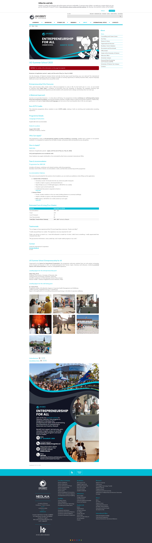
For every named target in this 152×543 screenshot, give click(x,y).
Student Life (62, 22)
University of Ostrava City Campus (110, 64)
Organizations (80, 508)
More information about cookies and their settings (72, 7)
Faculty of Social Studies (63, 487)
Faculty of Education (63, 484)
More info (38, 190)
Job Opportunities (100, 509)
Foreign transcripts (81, 497)
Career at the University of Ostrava (110, 53)
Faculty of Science (62, 489)
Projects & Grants (100, 489)
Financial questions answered (84, 500)
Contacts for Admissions (63, 510)
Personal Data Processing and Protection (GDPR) (108, 61)
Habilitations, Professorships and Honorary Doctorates (109, 492)
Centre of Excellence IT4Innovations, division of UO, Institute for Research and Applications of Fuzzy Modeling (66, 494)
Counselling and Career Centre (109, 36)
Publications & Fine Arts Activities (103, 490)
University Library (62, 500)
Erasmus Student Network (83, 516)
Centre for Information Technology (66, 503)
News (36, 26)
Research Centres (100, 487)
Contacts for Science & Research (65, 513)
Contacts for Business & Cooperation (66, 515)
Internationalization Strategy (102, 515)
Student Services (81, 513)
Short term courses (81, 487)
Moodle (104, 13)
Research (75, 22)
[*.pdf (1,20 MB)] (39, 358)
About (87, 22)
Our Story (103, 38)
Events (78, 507)
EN (69, 13)
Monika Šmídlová (34, 248)
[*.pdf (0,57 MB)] (41, 360)
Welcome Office (105, 55)
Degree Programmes (82, 484)
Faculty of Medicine (62, 482)
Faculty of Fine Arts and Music (65, 485)
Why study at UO (81, 482)
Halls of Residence (62, 502)
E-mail (108, 13)
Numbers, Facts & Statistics (108, 46)
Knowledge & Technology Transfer (104, 486)
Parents (79, 520)
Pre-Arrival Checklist (81, 502)
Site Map (92, 13)
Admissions (50, 22)
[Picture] (40, 304)
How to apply (80, 495)
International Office (101, 22)
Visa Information (81, 498)
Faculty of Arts (61, 490)
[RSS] (72, 472)
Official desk (104, 50)
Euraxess (98, 494)
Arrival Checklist (80, 518)
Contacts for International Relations (66, 512)
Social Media (80, 515)
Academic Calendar (81, 490)
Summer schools (81, 489)
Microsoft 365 (97, 13)
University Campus (106, 58)
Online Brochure (33, 358)
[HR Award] (42, 530)
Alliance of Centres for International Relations (106, 518)
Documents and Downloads (108, 48)
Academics (37, 22)
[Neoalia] (42, 496)
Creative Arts (99, 484)
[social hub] (79, 472)
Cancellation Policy (34, 360)
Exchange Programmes (82, 485)
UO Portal (120, 13)
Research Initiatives (100, 482)
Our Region (79, 512)
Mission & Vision (105, 41)
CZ (67, 13)
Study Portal (114, 13)
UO (30, 26)
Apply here (32, 148)
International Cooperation (102, 517)
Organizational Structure (107, 43)
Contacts (115, 22)
